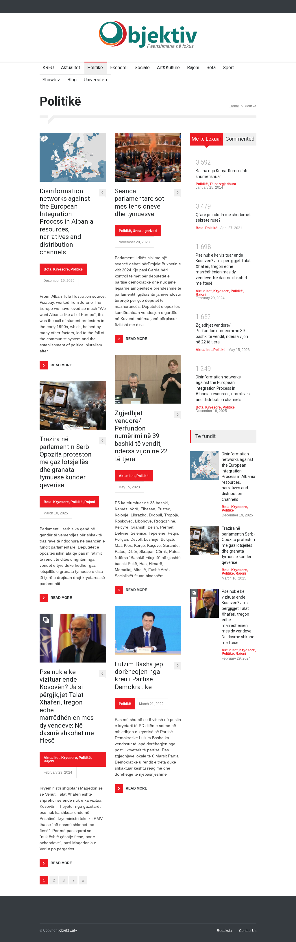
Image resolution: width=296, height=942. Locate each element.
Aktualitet (70, 67)
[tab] (206, 141)
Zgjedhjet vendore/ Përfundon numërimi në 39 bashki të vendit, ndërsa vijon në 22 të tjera (141, 435)
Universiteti (95, 79)
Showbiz (51, 79)
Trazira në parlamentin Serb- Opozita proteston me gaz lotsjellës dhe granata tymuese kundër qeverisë (66, 461)
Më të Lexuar (206, 139)
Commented (239, 139)
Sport (228, 67)
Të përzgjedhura (223, 184)
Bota (211, 67)
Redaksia (224, 931)
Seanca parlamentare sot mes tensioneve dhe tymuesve (139, 202)
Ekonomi (118, 67)
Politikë (95, 67)
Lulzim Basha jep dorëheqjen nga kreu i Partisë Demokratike (139, 675)
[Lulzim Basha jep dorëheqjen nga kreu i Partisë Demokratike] (148, 630)
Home (234, 106)
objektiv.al (67, 930)
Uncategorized (145, 231)
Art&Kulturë (168, 67)
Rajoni (193, 67)
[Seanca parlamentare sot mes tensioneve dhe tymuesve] (148, 157)
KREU (48, 67)
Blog (72, 79)
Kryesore (61, 269)
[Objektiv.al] (148, 39)
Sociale (142, 67)
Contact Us (247, 931)
